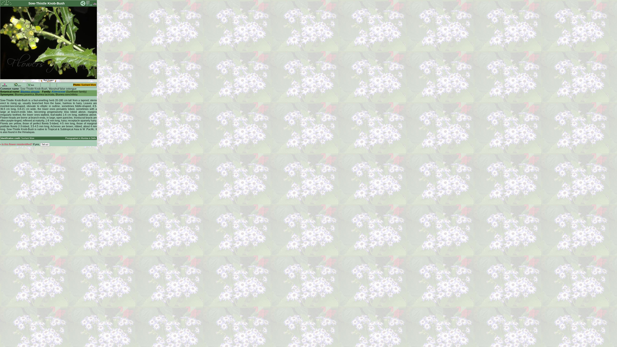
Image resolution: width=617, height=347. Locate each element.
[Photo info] (94, 4)
